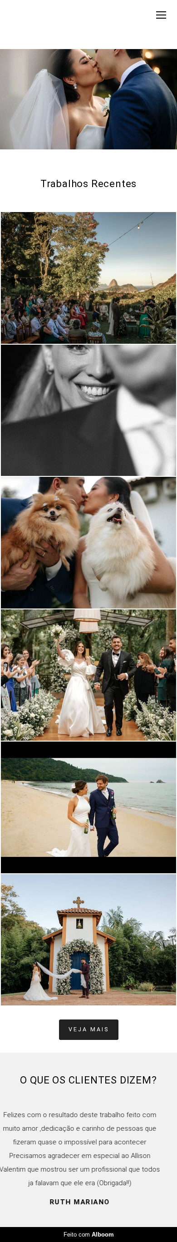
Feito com (89, 1234)
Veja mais (89, 1029)
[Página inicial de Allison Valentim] (33, 24)
